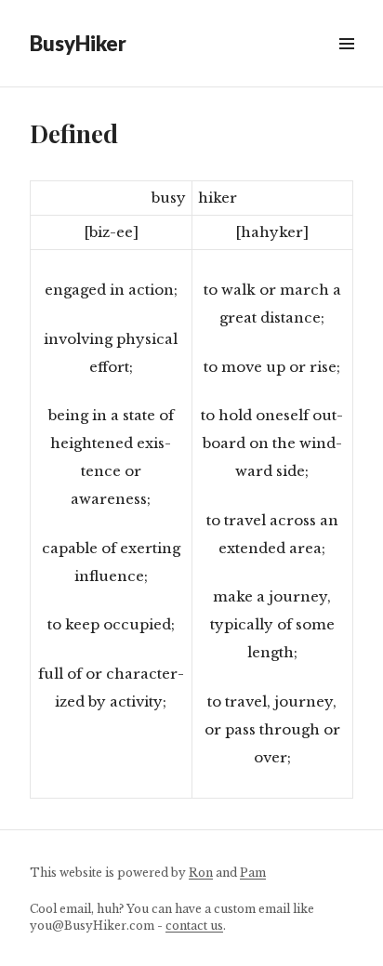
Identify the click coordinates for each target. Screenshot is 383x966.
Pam (253, 873)
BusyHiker (78, 43)
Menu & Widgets (346, 64)
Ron (201, 873)
